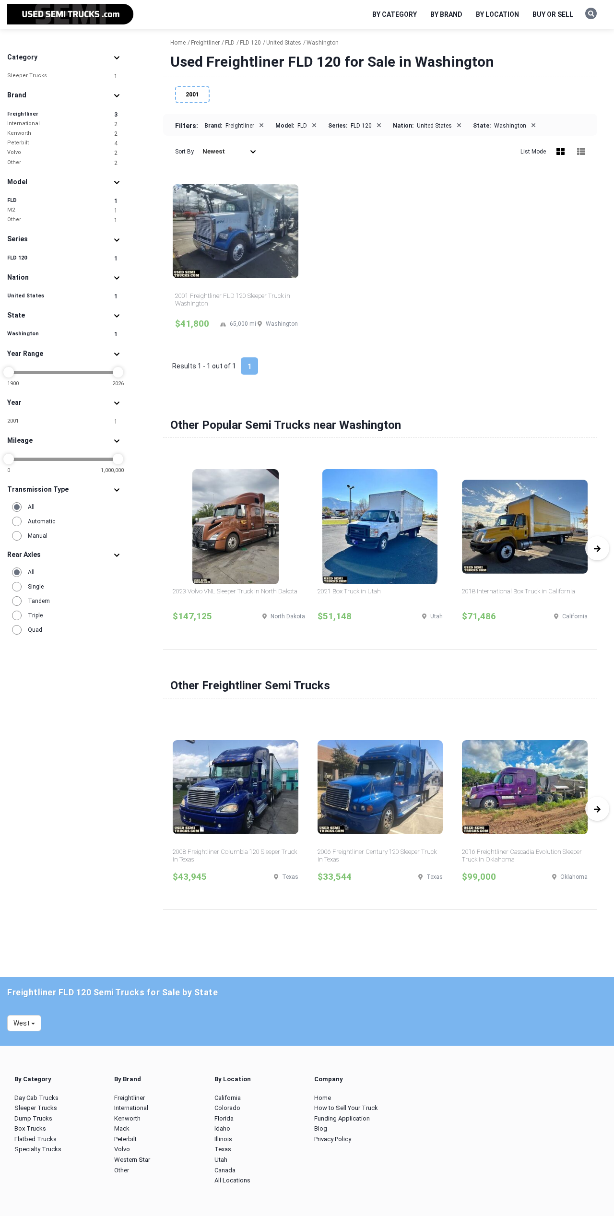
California (227, 1097)
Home (322, 1097)
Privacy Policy (332, 1139)
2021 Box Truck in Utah (349, 591)
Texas (222, 1149)
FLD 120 (62, 258)
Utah (220, 1159)
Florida (224, 1118)
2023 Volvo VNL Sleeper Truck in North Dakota (235, 591)
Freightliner (62, 114)
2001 (62, 421)
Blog (320, 1128)
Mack (122, 1128)
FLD (62, 200)
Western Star (132, 1159)
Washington (62, 334)
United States (62, 296)
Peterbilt (62, 143)
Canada (225, 1170)
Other (62, 162)
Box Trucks (30, 1128)
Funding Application (342, 1118)
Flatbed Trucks (35, 1139)
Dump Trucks (33, 1118)
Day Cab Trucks (36, 1097)
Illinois (223, 1139)
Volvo (62, 152)
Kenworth (62, 133)
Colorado (227, 1107)
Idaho (222, 1128)
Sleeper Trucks (62, 76)
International (62, 124)
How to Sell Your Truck (346, 1107)
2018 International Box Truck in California (518, 591)
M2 (62, 210)
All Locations (232, 1180)
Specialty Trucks (37, 1149)
